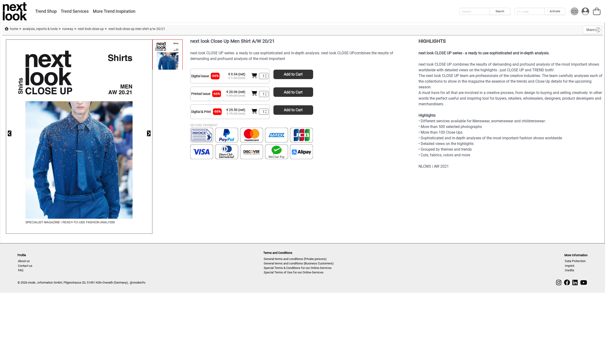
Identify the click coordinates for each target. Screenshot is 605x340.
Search (500, 11)
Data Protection (575, 261)
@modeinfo (137, 282)
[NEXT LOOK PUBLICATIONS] (15, 11)
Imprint (569, 266)
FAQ (20, 270)
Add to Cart (293, 74)
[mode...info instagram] (559, 283)
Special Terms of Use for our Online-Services (294, 272)
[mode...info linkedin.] (575, 283)
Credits (569, 270)
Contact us (25, 266)
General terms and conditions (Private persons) (295, 259)
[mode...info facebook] (566, 283)
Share (590, 30)
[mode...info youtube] (584, 283)
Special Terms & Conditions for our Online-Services (298, 268)
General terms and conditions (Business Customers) (299, 263)
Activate (555, 11)
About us (24, 261)
